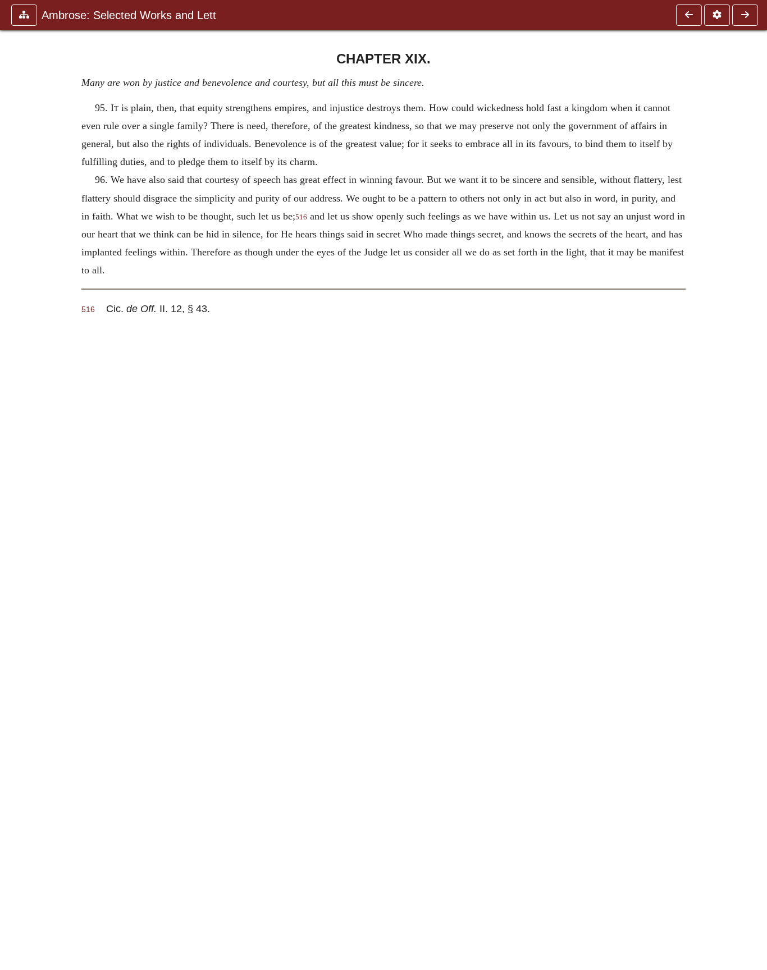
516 (301, 217)
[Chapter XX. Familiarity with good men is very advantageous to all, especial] (745, 15)
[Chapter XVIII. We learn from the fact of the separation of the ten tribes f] (689, 15)
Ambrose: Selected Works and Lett (129, 15)
